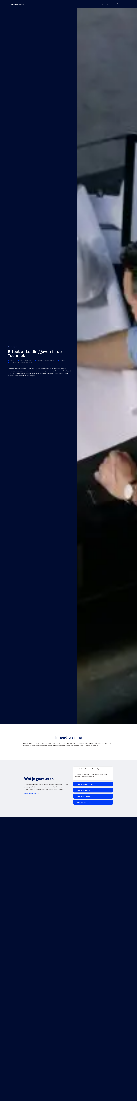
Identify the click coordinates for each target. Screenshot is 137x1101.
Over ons (119, 4)
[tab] (93, 769)
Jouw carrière (88, 4)
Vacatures (77, 4)
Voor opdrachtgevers (105, 4)
